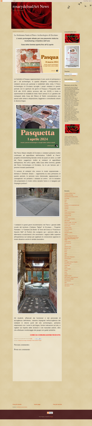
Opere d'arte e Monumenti (70, 256)
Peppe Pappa (67, 265)
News (66, 255)
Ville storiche (67, 285)
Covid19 (66, 217)
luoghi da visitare (68, 246)
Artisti (66, 200)
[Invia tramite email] (35, 338)
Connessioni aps (68, 215)
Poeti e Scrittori (68, 268)
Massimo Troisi (68, 248)
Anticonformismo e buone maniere (71, 196)
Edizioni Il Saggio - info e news (71, 222)
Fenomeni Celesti (68, 227)
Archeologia (29, 340)
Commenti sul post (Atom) (22, 407)
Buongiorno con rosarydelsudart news (72, 205)
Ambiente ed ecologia (22, 340)
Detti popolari (67, 220)
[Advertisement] (37, 392)
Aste (65, 201)
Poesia (66, 267)
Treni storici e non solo (69, 284)
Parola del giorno (68, 258)
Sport (66, 282)
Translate (74, 75)
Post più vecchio (57, 404)
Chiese (66, 210)
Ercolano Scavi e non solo (70, 224)
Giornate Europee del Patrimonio (71, 235)
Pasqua (66, 260)
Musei (66, 251)
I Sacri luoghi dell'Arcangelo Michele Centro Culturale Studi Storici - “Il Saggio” (72, 238)
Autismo (66, 203)
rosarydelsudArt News (31, 6)
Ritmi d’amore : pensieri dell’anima (71, 277)
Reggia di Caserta (68, 275)
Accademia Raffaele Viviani (70, 193)
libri (65, 244)
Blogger (51, 416)
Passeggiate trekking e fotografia (71, 261)
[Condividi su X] (38, 338)
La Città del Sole (68, 243)
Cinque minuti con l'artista (70, 212)
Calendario (67, 206)
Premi (66, 272)
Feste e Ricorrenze (68, 229)
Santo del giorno (68, 280)
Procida (66, 273)
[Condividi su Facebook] (39, 338)
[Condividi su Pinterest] (40, 338)
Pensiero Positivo (68, 263)
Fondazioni (67, 230)
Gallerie (66, 234)
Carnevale (66, 208)
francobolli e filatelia (68, 232)
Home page (37, 404)
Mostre (66, 250)
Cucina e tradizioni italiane (70, 218)
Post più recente (17, 404)
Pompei (39, 340)
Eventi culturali (35, 340)
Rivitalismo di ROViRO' (69, 279)
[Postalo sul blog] (37, 338)
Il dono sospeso (68, 241)
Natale (66, 253)
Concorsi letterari (68, 213)
